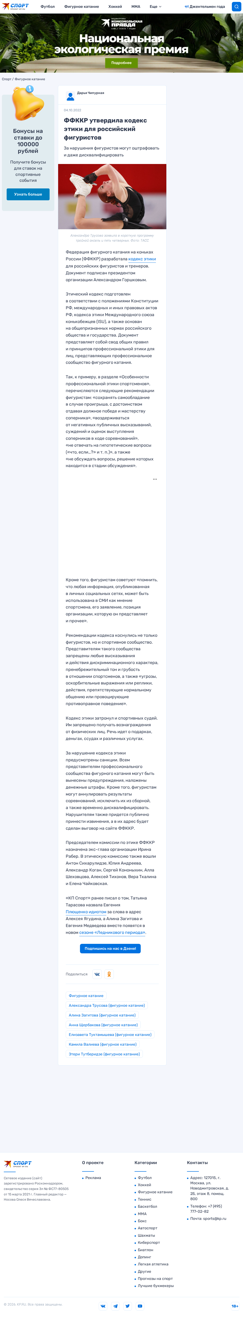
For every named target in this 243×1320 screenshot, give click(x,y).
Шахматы (146, 1235)
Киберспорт (149, 1242)
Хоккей (115, 6)
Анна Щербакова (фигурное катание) (103, 1025)
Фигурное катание (81, 6)
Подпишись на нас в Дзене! (110, 948)
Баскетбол (147, 1206)
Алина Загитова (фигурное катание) (102, 1015)
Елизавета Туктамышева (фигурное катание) (110, 1034)
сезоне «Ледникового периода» (112, 932)
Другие (144, 1271)
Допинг (144, 1257)
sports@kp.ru (214, 1218)
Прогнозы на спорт (155, 1278)
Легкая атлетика (153, 1264)
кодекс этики (142, 259)
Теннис (144, 1199)
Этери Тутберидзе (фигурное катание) (104, 1054)
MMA (135, 6)
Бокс (142, 1221)
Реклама (93, 1177)
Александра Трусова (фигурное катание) (107, 1005)
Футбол (48, 6)
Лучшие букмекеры (156, 1285)
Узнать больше (28, 194)
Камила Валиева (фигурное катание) (102, 1044)
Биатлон (145, 1250)
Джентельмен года (207, 6)
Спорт (6, 79)
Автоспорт (147, 1228)
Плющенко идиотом (86, 911)
